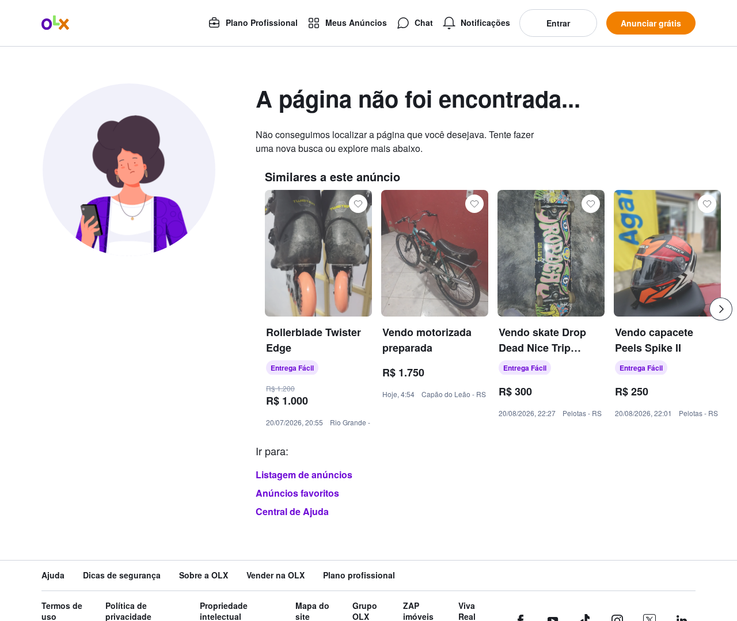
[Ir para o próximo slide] (720, 309)
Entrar (558, 23)
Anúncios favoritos (297, 493)
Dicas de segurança (122, 575)
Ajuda (52, 575)
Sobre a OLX (203, 575)
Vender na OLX (275, 575)
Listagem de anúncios (304, 474)
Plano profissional (359, 575)
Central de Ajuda (292, 511)
